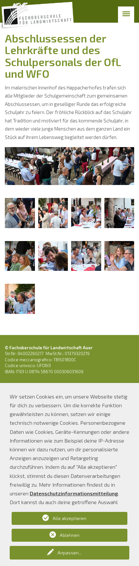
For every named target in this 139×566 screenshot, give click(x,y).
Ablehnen (70, 535)
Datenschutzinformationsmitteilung (74, 493)
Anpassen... (69, 552)
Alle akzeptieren (69, 518)
